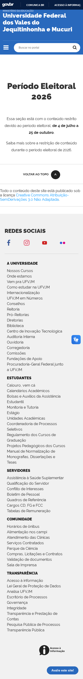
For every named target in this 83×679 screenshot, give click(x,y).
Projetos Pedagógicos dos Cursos (36, 446)
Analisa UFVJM (19, 591)
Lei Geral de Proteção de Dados (34, 586)
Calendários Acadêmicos (28, 391)
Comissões (16, 353)
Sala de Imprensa (22, 565)
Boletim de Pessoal (23, 494)
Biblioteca (15, 326)
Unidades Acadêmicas (26, 418)
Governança (17, 602)
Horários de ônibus (23, 526)
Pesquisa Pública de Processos (33, 624)
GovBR (8, 5)
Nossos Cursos (20, 271)
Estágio (13, 413)
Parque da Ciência (22, 548)
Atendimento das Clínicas (28, 537)
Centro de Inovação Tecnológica (34, 331)
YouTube (44, 242)
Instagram (26, 242)
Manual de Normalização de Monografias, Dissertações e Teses (31, 457)
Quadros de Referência (26, 500)
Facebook (8, 242)
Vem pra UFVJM (21, 282)
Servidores (18, 470)
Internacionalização (23, 293)
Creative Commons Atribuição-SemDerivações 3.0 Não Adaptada (34, 197)
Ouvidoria (15, 342)
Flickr (62, 242)
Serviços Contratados (25, 543)
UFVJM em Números (25, 298)
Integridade (16, 608)
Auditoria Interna (21, 337)
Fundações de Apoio (24, 359)
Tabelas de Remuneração (28, 511)
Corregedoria (18, 348)
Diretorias (15, 320)
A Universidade (22, 263)
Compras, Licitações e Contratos (34, 554)
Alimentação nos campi (27, 532)
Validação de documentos (29, 559)
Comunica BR (35, 5)
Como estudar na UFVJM (28, 287)
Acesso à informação (25, 580)
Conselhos (16, 304)
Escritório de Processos (27, 597)
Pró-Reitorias (18, 315)
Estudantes (19, 378)
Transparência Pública (25, 630)
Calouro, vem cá (21, 385)
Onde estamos (19, 276)
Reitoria (13, 309)
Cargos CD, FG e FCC (25, 505)
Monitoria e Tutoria (23, 407)
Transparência (22, 573)
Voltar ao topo (36, 174)
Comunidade (19, 519)
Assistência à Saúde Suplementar (35, 478)
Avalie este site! (62, 670)
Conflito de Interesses (25, 489)
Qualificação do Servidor (28, 483)
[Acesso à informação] (52, 650)
